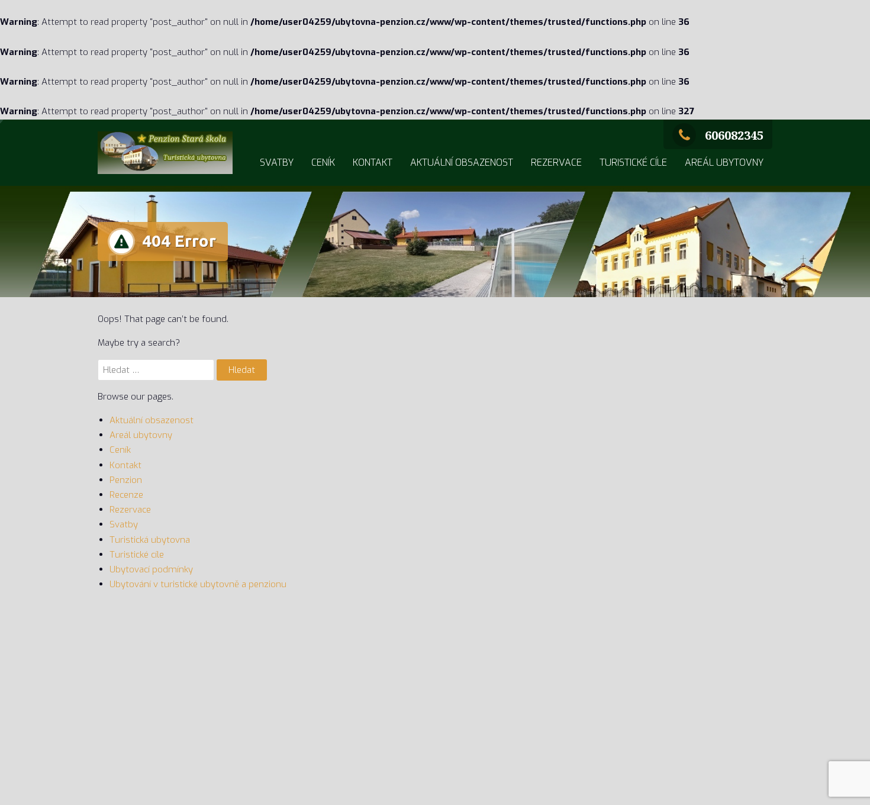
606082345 (734, 135)
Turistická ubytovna (149, 540)
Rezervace (556, 162)
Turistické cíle (633, 162)
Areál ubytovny (724, 162)
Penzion (125, 480)
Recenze (126, 495)
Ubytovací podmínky (151, 569)
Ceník (323, 162)
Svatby (277, 162)
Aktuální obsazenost (461, 162)
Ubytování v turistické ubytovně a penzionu (197, 584)
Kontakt (372, 162)
